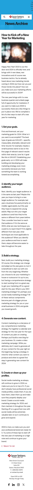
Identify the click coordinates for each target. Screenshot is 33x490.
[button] (4, 17)
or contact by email (16, 472)
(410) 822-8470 (18, 470)
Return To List (9, 446)
